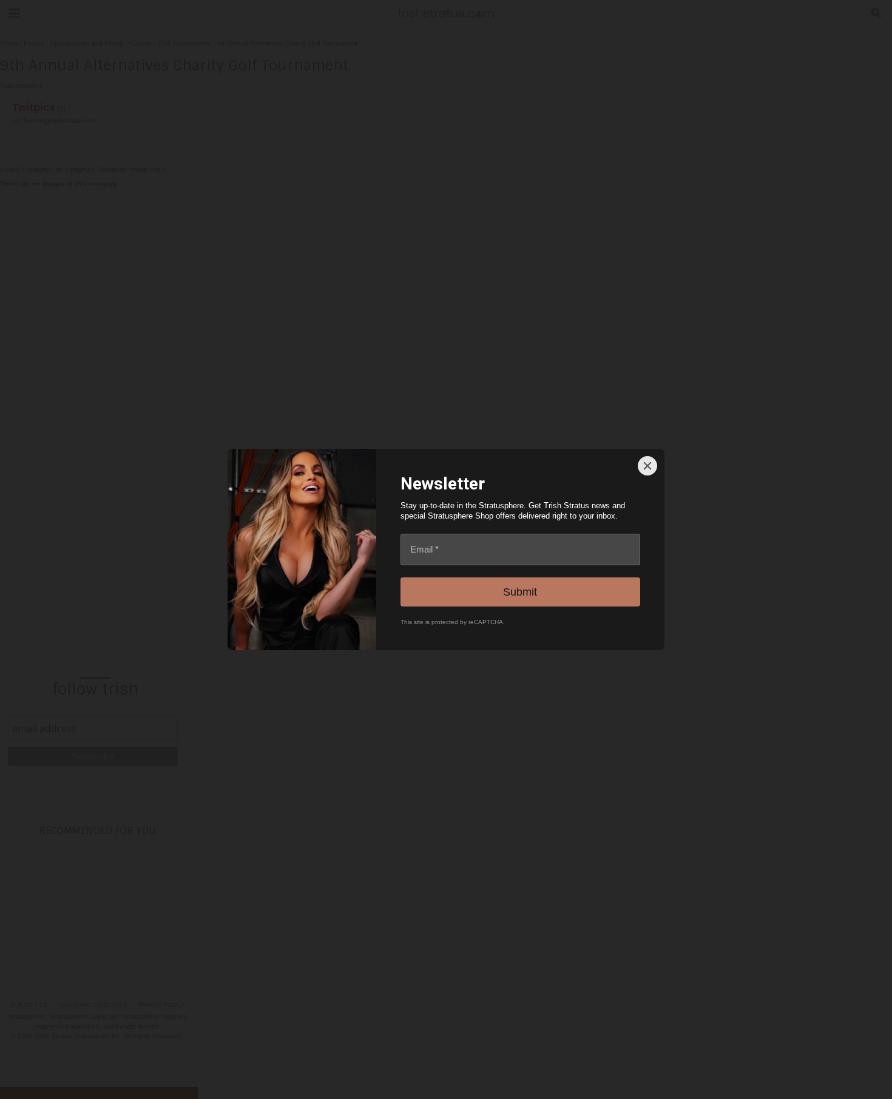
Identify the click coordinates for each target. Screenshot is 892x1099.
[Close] (647, 466)
